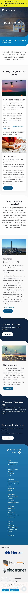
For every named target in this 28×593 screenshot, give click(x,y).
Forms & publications (13, 515)
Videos (9, 510)
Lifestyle (10, 490)
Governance (11, 525)
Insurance (10, 471)
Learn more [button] (8, 188)
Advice (9, 475)
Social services (11, 488)
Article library (11, 517)
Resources (4, 581)
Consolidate (11, 473)
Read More (14, 590)
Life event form (9, 307)
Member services (12, 464)
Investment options (13, 496)
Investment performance (11, 499)
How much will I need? (13, 481)
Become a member (13, 462)
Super (10, 40)
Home (3, 40)
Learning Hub (11, 508)
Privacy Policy (13, 581)
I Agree (5, 590)
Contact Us (7, 334)
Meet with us (7, 438)
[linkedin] (19, 452)
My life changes (19, 40)
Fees (9, 523)
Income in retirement (13, 484)
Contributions (11, 467)
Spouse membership (13, 469)
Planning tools (11, 512)
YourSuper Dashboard (13, 502)
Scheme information (13, 527)
